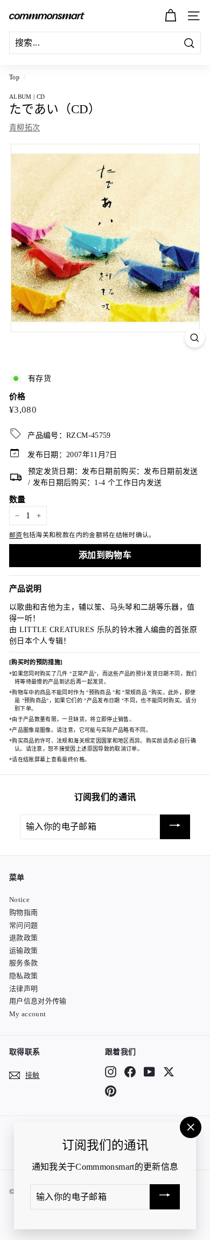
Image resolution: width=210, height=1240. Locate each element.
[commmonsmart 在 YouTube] (149, 1071)
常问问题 (23, 925)
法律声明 (23, 989)
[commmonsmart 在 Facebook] (130, 1071)
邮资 (16, 535)
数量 (17, 499)
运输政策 (23, 950)
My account (27, 1014)
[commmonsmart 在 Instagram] (110, 1071)
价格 (17, 396)
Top (14, 77)
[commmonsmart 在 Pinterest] (110, 1091)
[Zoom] (195, 338)
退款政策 (23, 938)
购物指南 (23, 912)
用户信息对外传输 (38, 1001)
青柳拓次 (24, 127)
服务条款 (23, 963)
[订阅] (175, 827)
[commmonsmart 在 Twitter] (168, 1071)
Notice (19, 900)
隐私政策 (23, 976)
